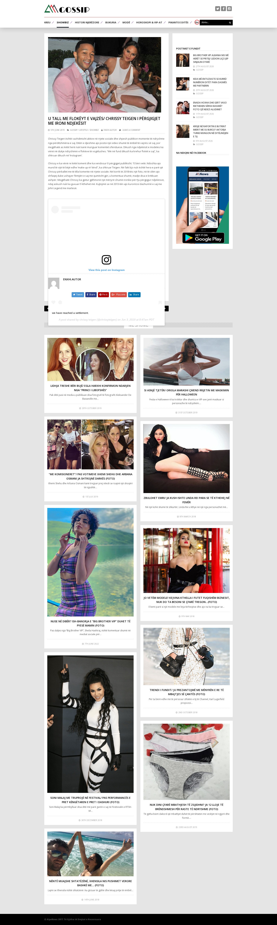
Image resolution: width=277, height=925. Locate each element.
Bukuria (110, 22)
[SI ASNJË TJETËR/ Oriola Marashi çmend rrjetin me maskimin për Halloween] (186, 361)
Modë (126, 22)
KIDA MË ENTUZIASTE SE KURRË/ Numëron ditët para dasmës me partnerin (210, 82)
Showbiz (63, 22)
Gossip (73, 130)
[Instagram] (229, 8)
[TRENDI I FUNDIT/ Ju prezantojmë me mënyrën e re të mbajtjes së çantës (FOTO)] (186, 656)
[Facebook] (223, 8)
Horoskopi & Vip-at (149, 22)
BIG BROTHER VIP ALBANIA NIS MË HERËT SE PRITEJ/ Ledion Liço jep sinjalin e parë (211, 59)
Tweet (79, 294)
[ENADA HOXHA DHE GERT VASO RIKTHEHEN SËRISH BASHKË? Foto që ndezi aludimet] (182, 107)
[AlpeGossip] (67, 9)
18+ (197, 22)
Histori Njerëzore (87, 22)
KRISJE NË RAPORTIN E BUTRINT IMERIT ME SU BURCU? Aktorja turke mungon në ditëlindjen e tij (210, 131)
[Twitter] (217, 8)
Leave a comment (131, 130)
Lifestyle (83, 130)
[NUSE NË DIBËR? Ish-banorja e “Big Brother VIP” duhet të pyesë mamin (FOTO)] (90, 562)
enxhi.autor (110, 130)
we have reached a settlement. (70, 312)
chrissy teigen (88, 319)
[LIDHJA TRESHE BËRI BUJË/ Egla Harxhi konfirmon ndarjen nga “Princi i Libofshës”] (90, 359)
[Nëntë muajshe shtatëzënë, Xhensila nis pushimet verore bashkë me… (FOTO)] (90, 854)
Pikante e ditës (178, 22)
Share (92, 294)
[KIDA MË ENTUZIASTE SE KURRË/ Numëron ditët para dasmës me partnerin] (182, 83)
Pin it (104, 294)
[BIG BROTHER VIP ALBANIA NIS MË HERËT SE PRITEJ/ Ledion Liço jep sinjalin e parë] (182, 60)
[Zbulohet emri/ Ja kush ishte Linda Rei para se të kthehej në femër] (186, 458)
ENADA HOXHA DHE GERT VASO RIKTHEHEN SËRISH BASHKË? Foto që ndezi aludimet (210, 106)
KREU (47, 22)
